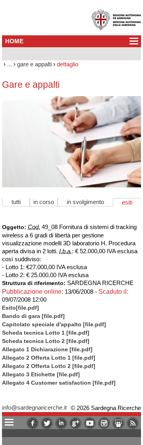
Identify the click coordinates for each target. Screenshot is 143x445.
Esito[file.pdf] (20, 308)
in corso (43, 201)
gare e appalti (34, 64)
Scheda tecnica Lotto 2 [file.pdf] (45, 341)
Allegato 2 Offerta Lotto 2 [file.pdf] (48, 366)
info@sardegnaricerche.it (34, 407)
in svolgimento (85, 201)
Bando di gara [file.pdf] (33, 316)
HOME (14, 41)
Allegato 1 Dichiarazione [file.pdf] (47, 350)
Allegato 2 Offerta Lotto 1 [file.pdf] (48, 358)
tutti (16, 201)
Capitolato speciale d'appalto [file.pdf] (54, 324)
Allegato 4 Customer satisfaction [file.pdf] (59, 383)
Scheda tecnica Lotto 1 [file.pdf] (45, 333)
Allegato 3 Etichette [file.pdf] (41, 375)
